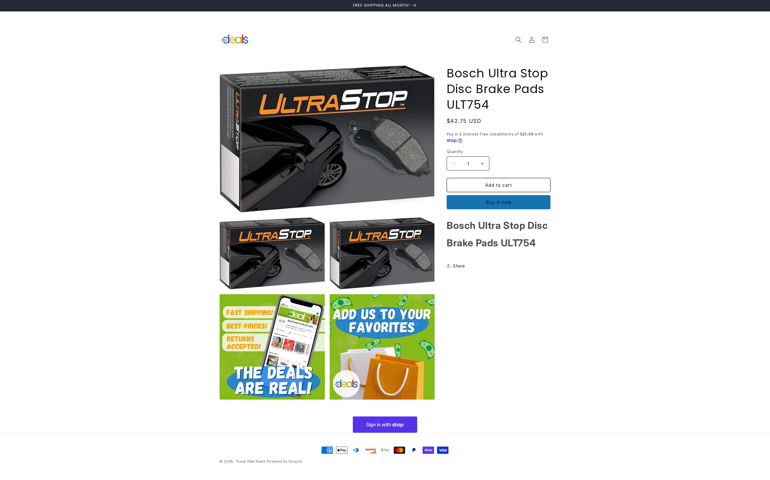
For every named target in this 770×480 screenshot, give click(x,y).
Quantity (455, 151)
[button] (518, 39)
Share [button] (459, 265)
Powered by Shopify (285, 461)
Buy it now (498, 202)
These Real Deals (251, 461)
